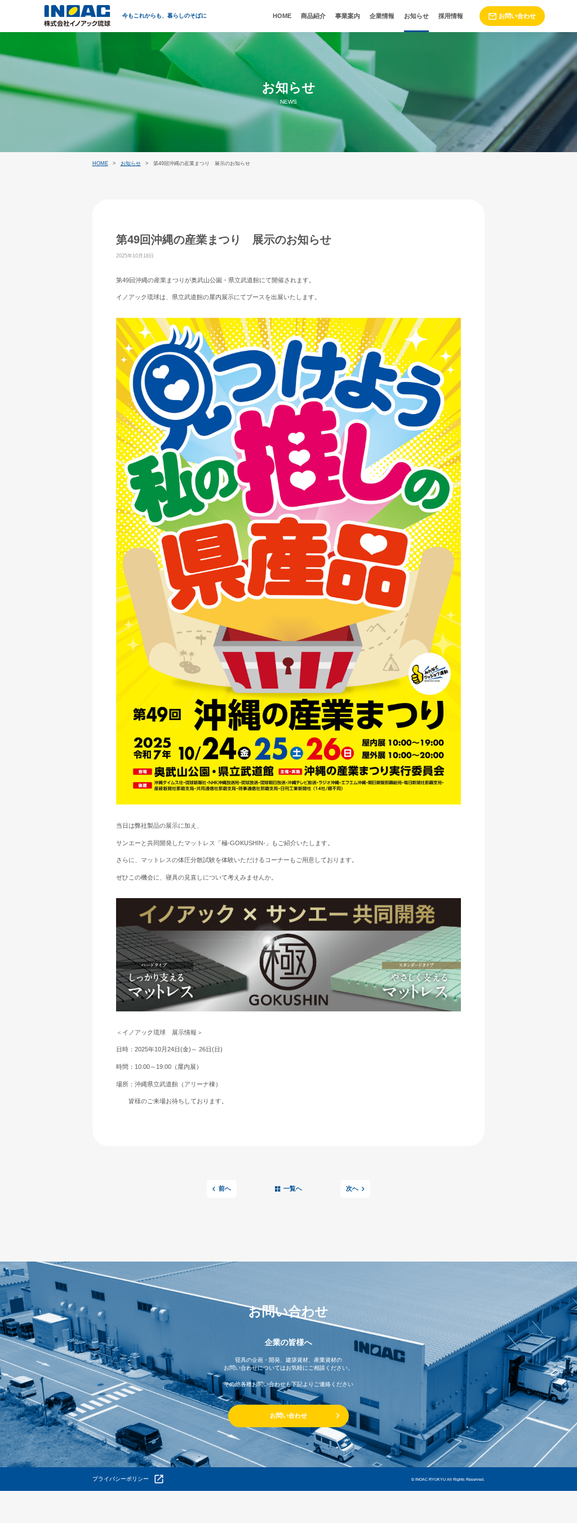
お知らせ (416, 15)
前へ (225, 1188)
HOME (282, 15)
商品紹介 (313, 15)
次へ (352, 1188)
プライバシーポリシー (120, 1479)
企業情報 (382, 15)
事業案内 (347, 15)
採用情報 (450, 15)
